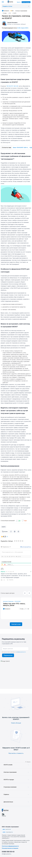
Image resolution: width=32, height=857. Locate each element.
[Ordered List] (9, 556)
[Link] (16, 556)
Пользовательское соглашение (10, 848)
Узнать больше (16, 723)
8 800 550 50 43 (8, 852)
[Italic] (4, 556)
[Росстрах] (5, 810)
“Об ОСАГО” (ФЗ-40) (12, 86)
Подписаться (8, 655)
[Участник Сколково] (5, 818)
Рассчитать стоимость (16, 753)
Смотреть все (16, 624)
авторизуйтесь (26, 547)
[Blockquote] (13, 556)
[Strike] (7, 556)
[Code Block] (15, 556)
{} (18, 556)
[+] (20, 556)
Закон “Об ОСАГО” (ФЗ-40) (21, 147)
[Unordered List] (11, 556)
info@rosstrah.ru (6, 854)
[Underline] (6, 556)
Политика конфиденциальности (10, 846)
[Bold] (2, 556)
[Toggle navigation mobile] (3, 2)
